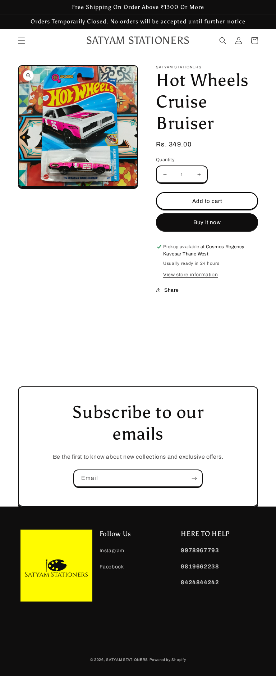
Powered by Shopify (168, 660)
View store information (190, 274)
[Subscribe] (194, 478)
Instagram (112, 550)
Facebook (112, 567)
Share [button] (171, 290)
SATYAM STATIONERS (127, 660)
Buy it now (207, 222)
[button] (21, 41)
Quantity (165, 159)
